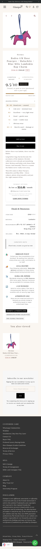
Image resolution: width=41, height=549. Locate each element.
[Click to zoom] (34, 16)
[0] (37, 7)
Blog (4, 486)
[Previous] (6, 15)
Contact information (19, 539)
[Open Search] (27, 7)
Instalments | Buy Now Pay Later (14, 433)
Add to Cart (20, 139)
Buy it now (20, 146)
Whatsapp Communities (11, 428)
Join (20, 396)
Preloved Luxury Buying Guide (14, 442)
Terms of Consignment (11, 467)
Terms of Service (9, 451)
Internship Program (10, 488)
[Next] (11, 15)
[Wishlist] (29, 7)
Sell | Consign (7, 464)
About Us (6, 480)
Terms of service (27, 536)
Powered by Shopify (30, 542)
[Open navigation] (5, 7)
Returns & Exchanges (10, 448)
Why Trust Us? (8, 483)
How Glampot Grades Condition (14, 445)
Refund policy (7, 536)
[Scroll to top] (37, 535)
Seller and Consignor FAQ (12, 470)
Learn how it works (20, 198)
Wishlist (6, 431)
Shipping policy (7, 539)
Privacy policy (16, 536)
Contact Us (7, 436)
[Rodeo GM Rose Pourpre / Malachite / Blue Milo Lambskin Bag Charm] (11, 341)
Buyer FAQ (7, 439)
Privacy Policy (8, 454)
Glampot (19, 542)
